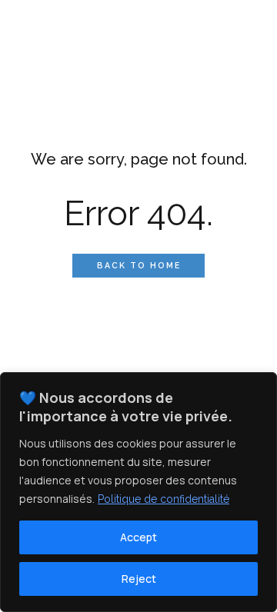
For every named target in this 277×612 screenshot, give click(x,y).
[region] (138, 492)
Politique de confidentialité (163, 499)
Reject (139, 578)
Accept (138, 537)
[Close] (261, 385)
